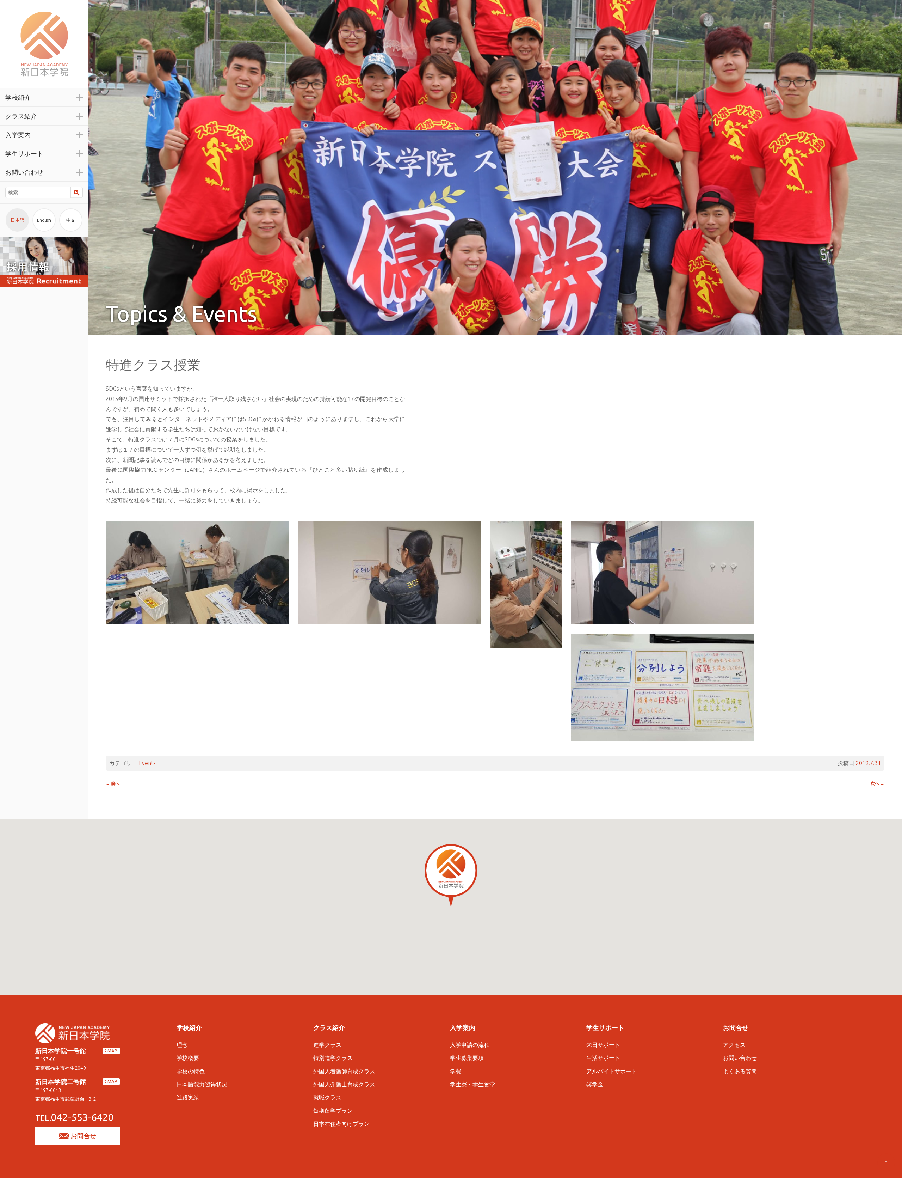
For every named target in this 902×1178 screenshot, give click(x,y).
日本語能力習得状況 (202, 1084)
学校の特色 (191, 1071)
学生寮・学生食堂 (472, 1084)
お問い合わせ (740, 1058)
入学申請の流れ (469, 1045)
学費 (455, 1071)
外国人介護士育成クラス (344, 1084)
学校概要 (188, 1058)
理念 (182, 1045)
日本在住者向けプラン (341, 1124)
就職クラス (327, 1097)
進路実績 (188, 1097)
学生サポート (605, 1027)
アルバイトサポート (611, 1071)
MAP (112, 1050)
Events (147, 763)
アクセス (734, 1045)
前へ (112, 783)
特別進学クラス (333, 1058)
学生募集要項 (467, 1058)
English (44, 220)
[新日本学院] (44, 44)
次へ (877, 783)
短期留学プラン (333, 1110)
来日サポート (603, 1045)
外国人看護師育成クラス (344, 1071)
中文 (70, 220)
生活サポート (603, 1058)
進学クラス (327, 1045)
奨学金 (594, 1084)
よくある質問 (740, 1071)
